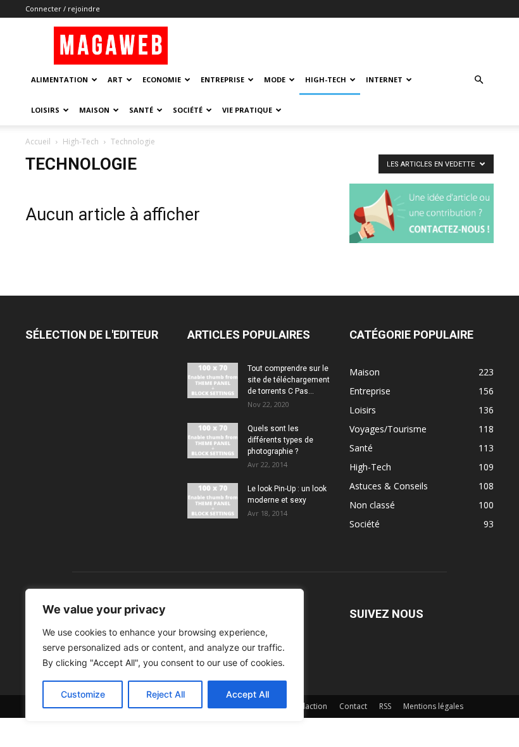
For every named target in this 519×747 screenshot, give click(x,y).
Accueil (38, 141)
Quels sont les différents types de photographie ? (280, 440)
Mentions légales (433, 706)
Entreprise (222, 79)
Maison (94, 110)
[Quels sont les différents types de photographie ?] (212, 440)
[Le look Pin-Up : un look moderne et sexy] (212, 500)
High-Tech (325, 79)
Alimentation (59, 79)
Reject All (165, 694)
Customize (83, 694)
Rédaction (309, 706)
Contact (353, 706)
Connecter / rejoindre (62, 8)
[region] (164, 655)
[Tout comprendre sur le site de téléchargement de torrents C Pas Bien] (212, 380)
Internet (384, 79)
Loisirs (45, 110)
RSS (385, 706)
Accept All (247, 694)
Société (188, 110)
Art (115, 79)
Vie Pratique (247, 110)
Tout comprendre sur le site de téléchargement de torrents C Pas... (288, 380)
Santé (141, 110)
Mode (274, 79)
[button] (478, 80)
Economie (161, 79)
